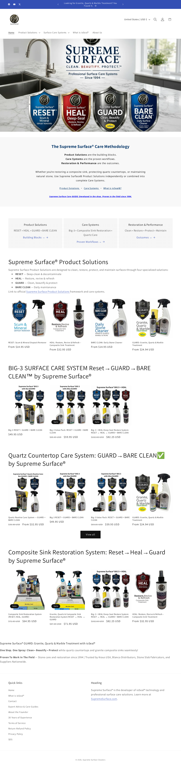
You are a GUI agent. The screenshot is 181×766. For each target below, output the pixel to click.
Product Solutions (69, 188)
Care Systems (91, 188)
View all (90, 534)
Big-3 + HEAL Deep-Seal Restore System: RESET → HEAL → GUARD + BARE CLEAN (110, 431)
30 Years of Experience (20, 717)
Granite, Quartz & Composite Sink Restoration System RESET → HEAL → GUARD (67, 617)
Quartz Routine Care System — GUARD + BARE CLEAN (27, 518)
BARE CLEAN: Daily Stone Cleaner (106, 342)
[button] (29, 32)
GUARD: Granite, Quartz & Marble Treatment (147, 343)
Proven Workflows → (89, 242)
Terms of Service (17, 723)
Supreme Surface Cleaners (94, 760)
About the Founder (18, 712)
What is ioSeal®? (112, 188)
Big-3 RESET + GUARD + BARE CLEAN (25, 430)
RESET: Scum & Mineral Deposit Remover (27, 342)
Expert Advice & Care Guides (23, 706)
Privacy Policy (15, 733)
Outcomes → (144, 237)
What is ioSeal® (16, 695)
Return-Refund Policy (19, 728)
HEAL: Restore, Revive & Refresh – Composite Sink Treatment (65, 343)
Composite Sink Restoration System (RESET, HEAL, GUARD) (25, 615)
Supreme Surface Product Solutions (48, 291)
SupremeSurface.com (104, 699)
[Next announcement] (123, 4)
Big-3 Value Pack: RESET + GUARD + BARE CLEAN (69, 431)
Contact (12, 701)
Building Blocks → (34, 237)
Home (11, 690)
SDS (10, 739)
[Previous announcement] (58, 4)
